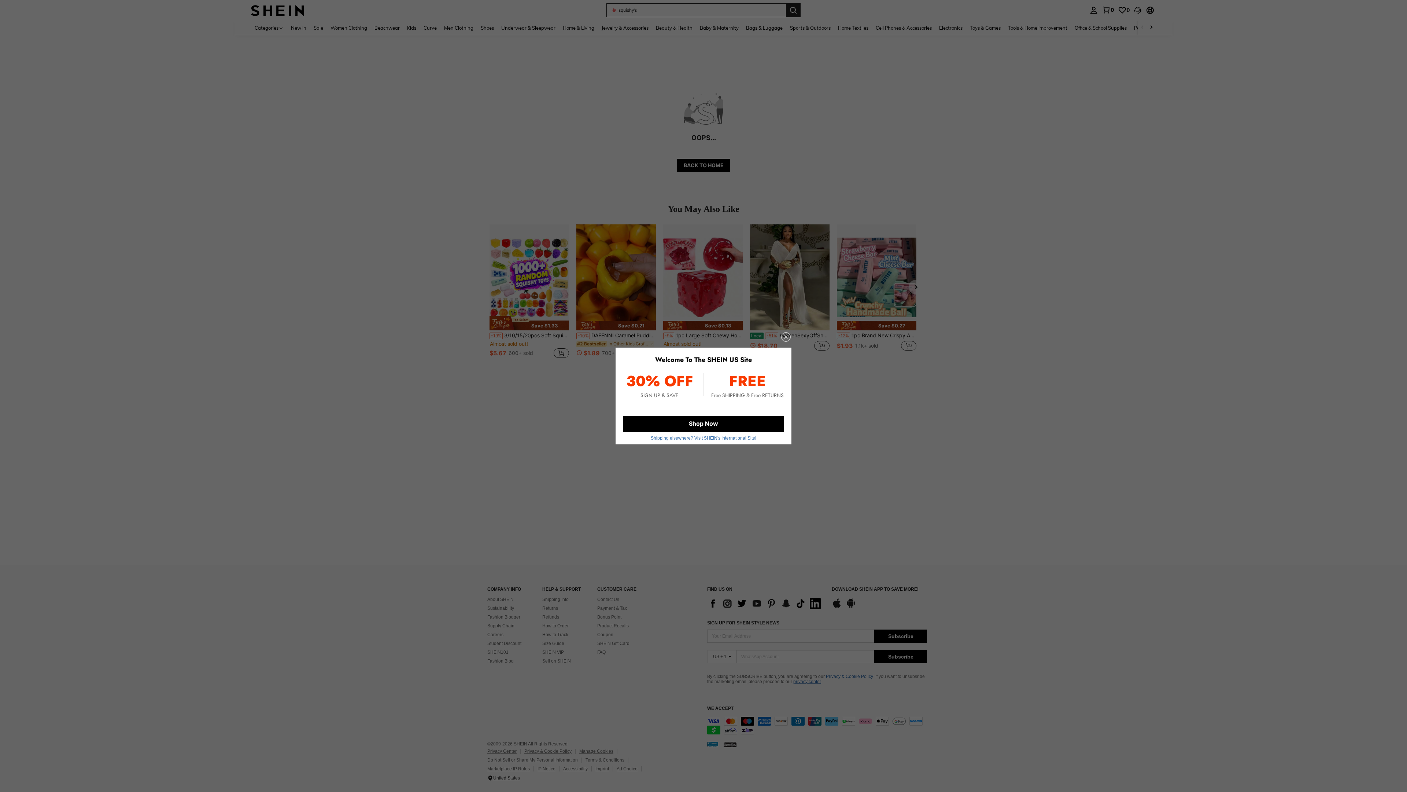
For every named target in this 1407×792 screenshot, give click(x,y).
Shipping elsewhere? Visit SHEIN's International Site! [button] (703, 438)
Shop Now (703, 423)
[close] (785, 336)
